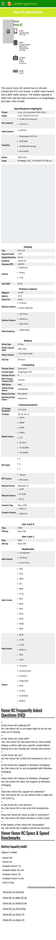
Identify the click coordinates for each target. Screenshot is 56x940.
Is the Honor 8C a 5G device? (16, 805)
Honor (16, 21)
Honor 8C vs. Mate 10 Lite (15, 898)
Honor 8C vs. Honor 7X (13, 920)
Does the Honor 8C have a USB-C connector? (25, 814)
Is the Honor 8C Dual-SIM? (15, 738)
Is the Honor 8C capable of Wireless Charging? (25, 765)
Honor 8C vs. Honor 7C (13, 914)
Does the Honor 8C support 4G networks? (23, 791)
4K (49, 758)
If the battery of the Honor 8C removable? (22, 824)
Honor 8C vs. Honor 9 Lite (15, 903)
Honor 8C (18, 25)
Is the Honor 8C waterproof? (16, 725)
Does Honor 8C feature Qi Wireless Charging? (25, 778)
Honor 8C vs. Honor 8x (13, 892)
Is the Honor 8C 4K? (11, 755)
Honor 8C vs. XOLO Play (14, 909)
